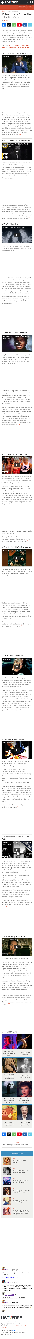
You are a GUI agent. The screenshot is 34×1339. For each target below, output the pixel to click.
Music (3, 11)
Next (29, 7)
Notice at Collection (6, 1334)
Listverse (3, 1322)
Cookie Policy (4, 1328)
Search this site (32, 2)
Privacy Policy (24, 1326)
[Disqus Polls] (17, 1242)
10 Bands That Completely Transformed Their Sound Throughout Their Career (21, 1212)
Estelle (5, 20)
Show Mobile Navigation (3, 2)
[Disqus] (17, 1289)
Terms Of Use (16, 1326)
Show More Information (27, 2)
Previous (22, 7)
